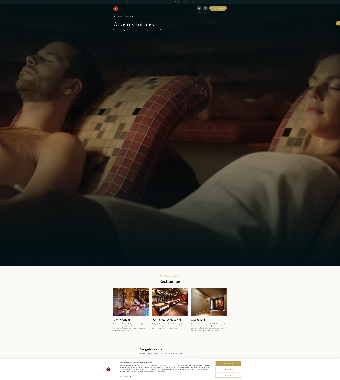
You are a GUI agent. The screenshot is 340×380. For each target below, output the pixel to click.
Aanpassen (227, 369)
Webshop (209, 2)
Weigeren (228, 375)
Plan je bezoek (126, 9)
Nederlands (122, 2)
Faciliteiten (121, 16)
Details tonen (124, 376)
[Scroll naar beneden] (170, 262)
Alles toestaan (228, 363)
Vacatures (217, 2)
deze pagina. (178, 353)
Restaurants (161, 9)
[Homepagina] (114, 16)
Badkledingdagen (176, 9)
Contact (224, 2)
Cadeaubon (202, 2)
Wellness (139, 9)
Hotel (150, 9)
